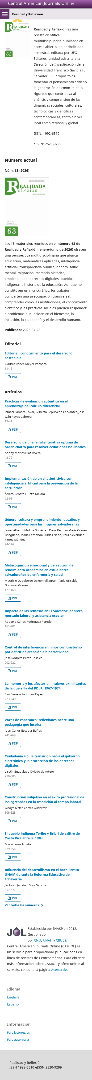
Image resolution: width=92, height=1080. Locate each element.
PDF (14, 377)
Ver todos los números (22, 905)
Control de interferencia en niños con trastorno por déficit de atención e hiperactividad (43, 649)
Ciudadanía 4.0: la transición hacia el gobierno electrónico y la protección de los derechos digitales (42, 761)
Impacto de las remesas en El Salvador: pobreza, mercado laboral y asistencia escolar (44, 613)
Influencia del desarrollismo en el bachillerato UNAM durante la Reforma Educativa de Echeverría (42, 874)
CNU (37, 940)
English (13, 997)
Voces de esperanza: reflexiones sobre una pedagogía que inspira (39, 722)
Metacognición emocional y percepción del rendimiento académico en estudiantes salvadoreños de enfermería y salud (39, 570)
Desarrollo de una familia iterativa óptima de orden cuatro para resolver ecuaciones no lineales (45, 444)
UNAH (47, 940)
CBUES (61, 940)
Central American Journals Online (41, 3)
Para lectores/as (18, 1032)
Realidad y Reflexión (27, 14)
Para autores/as (18, 1039)
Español (13, 1004)
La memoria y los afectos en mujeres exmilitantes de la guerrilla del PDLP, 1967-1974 (45, 685)
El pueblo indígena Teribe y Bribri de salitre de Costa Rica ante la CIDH (42, 835)
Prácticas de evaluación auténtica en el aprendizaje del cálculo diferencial (36, 403)
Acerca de (59, 969)
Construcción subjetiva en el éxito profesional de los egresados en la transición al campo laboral (44, 799)
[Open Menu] (4, 14)
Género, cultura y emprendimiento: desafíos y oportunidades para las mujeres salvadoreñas (42, 521)
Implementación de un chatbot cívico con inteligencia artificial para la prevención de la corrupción (41, 483)
